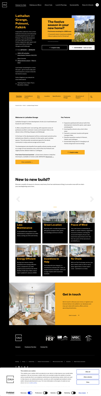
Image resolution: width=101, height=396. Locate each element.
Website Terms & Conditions (43, 361)
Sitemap (17, 361)
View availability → (27, 162)
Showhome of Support (80, 97)
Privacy (23, 361)
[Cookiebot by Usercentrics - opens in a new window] (10, 393)
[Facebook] (16, 367)
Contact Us (44, 347)
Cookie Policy (31, 361)
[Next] (91, 40)
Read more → (50, 156)
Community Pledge (67, 97)
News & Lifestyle (87, 5)
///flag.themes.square (24, 60)
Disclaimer (68, 361)
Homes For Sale (20, 5)
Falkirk (24, 105)
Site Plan (38, 97)
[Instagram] (19, 367)
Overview (19, 96)
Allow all (87, 371)
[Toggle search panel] (4, 193)
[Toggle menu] (4, 203)
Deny (87, 382)
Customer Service (30, 347)
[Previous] (86, 40)
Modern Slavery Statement (79, 361)
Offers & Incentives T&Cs (58, 361)
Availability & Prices (29, 97)
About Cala (48, 5)
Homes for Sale (18, 105)
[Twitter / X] (21, 367)
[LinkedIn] (24, 367)
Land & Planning (61, 5)
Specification (57, 96)
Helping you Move (35, 5)
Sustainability (74, 5)
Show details (82, 393)
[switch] (45, 393)
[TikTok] (27, 367)
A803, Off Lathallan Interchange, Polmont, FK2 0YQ (27, 54)
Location (47, 96)
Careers (18, 347)
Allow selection (88, 377)
